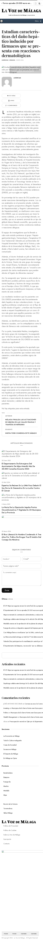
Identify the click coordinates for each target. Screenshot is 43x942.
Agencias (5, 60)
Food (6, 934)
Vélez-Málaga (7, 813)
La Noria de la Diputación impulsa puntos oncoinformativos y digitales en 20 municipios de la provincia (21, 510)
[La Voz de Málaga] (2, 21)
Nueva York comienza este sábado (21, 433)
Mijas (5, 795)
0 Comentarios (12, 105)
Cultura (23, 934)
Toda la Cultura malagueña (12, 740)
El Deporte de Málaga (10, 754)
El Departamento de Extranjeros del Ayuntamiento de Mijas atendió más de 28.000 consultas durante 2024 (18, 466)
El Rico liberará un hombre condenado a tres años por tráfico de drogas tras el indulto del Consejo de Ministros (21, 537)
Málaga (12, 60)
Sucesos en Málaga (9, 749)
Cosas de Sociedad (10, 745)
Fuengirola (7, 782)
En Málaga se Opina (10, 758)
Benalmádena (7, 773)
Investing (6, 708)
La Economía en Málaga (11, 736)
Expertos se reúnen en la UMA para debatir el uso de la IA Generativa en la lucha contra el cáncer (21, 488)
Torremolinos (7, 808)
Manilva (5, 786)
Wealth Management (10, 717)
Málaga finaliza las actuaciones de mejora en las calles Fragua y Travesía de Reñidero (20, 422)
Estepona (6, 777)
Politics (5, 713)
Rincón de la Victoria (10, 804)
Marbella (6, 791)
